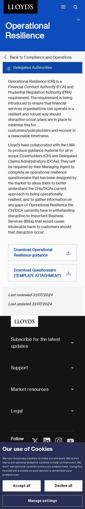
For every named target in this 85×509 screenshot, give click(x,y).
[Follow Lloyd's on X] (35, 441)
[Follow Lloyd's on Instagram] (58, 441)
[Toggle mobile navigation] (63, 7)
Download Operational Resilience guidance (33, 252)
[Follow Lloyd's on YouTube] (70, 441)
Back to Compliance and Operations (41, 57)
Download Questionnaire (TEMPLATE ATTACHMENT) (37, 273)
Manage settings (42, 501)
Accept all (21, 486)
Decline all (63, 486)
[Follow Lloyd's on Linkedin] (47, 441)
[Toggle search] (75, 7)
